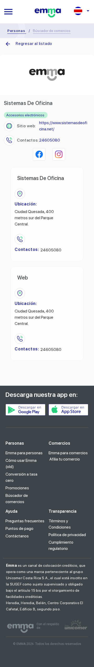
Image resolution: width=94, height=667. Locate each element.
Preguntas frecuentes (24, 520)
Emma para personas (24, 452)
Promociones (17, 487)
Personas (16, 31)
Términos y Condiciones (60, 524)
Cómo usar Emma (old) (21, 463)
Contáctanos (17, 535)
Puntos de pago (19, 528)
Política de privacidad (67, 534)
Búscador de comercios (16, 498)
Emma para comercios (68, 452)
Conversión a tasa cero (21, 477)
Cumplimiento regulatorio (61, 545)
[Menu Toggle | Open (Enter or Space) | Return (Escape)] (8, 11)
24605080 (49, 140)
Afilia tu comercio (64, 459)
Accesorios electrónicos (25, 115)
